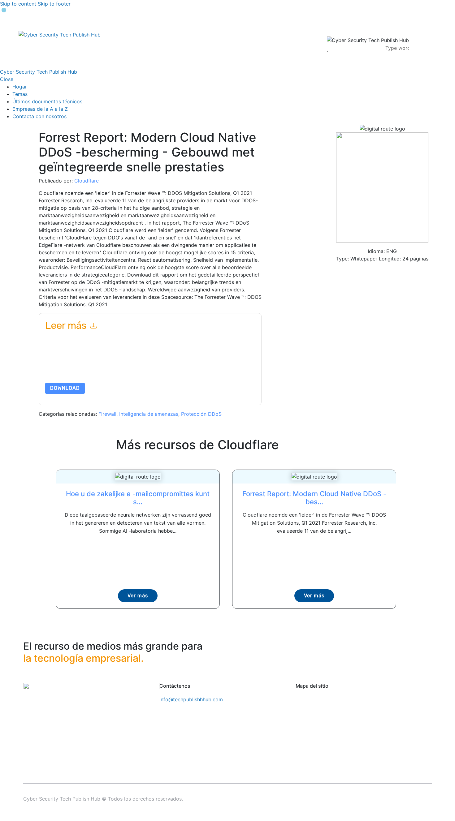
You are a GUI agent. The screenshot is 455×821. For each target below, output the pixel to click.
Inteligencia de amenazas (148, 414)
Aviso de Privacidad (81, 368)
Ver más (138, 596)
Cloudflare (86, 181)
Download (65, 388)
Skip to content (18, 4)
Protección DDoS (201, 414)
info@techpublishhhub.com (191, 699)
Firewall (107, 414)
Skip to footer (54, 4)
